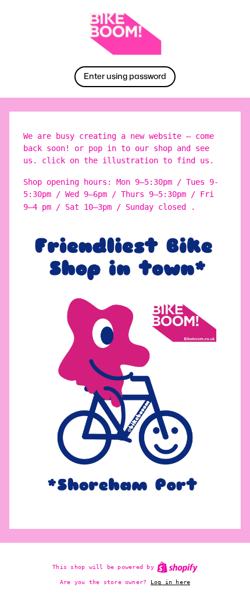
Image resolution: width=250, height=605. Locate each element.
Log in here (171, 582)
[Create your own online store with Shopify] (177, 567)
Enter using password (125, 76)
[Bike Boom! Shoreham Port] (125, 33)
